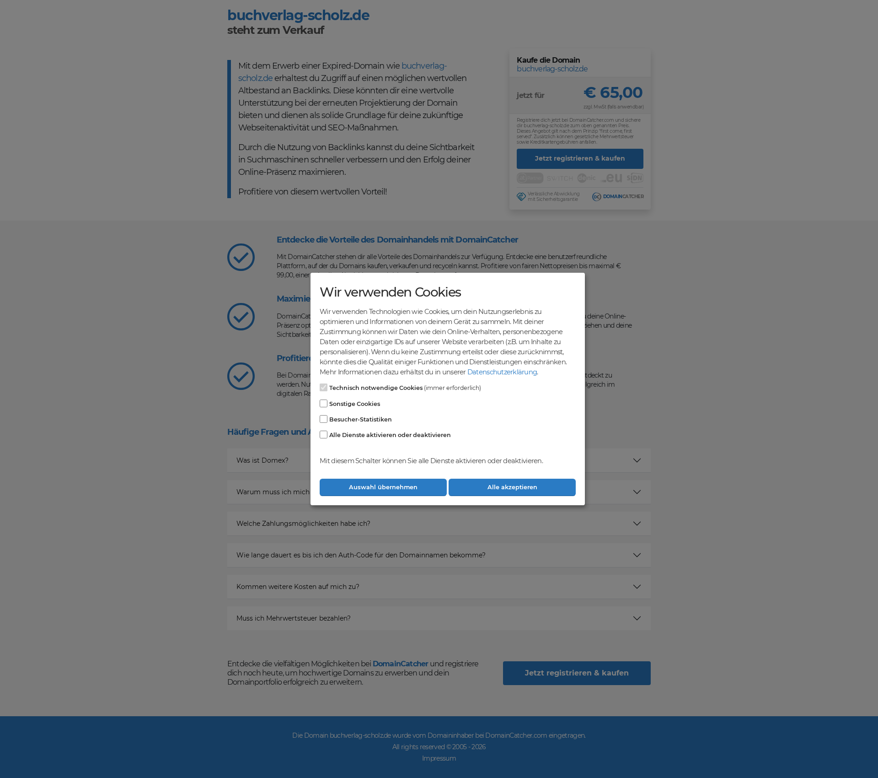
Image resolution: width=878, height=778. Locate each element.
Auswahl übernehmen (383, 487)
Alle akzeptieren (512, 487)
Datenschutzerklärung (502, 372)
